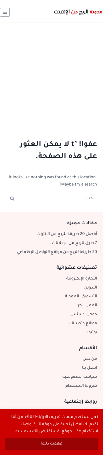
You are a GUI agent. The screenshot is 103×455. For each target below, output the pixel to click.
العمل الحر (87, 305)
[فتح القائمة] (5, 12)
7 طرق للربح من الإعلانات (74, 243)
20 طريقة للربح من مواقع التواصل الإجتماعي (57, 252)
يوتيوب (90, 332)
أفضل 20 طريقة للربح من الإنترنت (66, 234)
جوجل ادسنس (83, 314)
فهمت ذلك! (51, 444)
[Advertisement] (51, 76)
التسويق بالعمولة (81, 296)
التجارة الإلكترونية (81, 278)
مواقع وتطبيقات (81, 323)
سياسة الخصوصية (79, 377)
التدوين (90, 288)
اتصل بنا (89, 368)
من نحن (90, 359)
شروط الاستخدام (81, 386)
